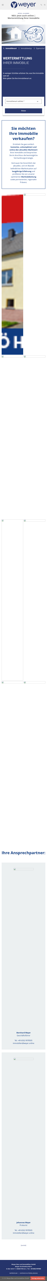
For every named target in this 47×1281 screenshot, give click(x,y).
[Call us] (41, 5)
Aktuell (20, 13)
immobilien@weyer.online (23, 1043)
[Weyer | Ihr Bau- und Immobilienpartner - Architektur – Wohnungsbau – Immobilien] (23, 4)
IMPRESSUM (13, 1273)
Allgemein (26, 13)
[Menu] (3, 4)
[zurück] (23, 1245)
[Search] (44, 5)
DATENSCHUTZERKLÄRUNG (29, 1273)
